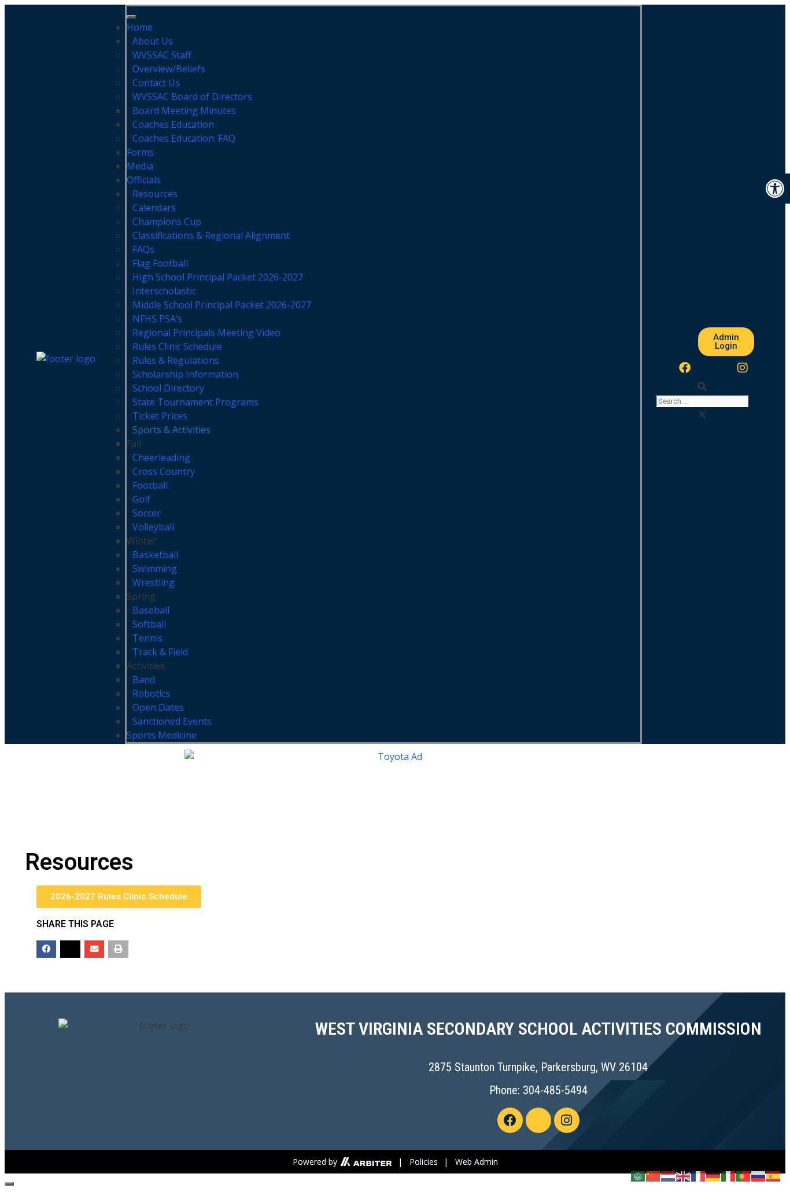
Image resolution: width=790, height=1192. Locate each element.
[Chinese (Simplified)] (653, 1175)
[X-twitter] (713, 367)
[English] (683, 1175)
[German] (713, 1175)
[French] (698, 1175)
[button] (702, 386)
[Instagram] (742, 367)
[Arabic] (638, 1175)
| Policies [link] (418, 1161)
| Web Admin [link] (471, 1161)
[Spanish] (773, 1175)
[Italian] (728, 1175)
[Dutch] (668, 1175)
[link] (364, 1162)
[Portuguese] (743, 1175)
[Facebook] (684, 367)
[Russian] (758, 1175)
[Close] (9, 1184)
